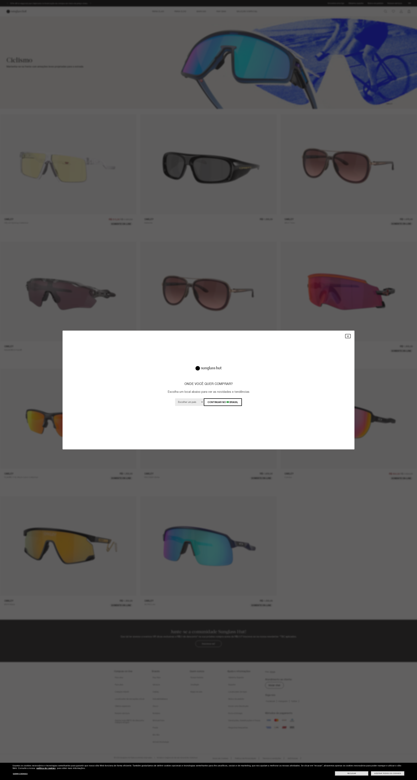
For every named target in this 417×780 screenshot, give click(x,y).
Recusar (351, 773)
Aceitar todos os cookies (387, 773)
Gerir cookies (20, 774)
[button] (348, 336)
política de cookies (46, 768)
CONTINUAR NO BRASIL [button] (223, 402)
